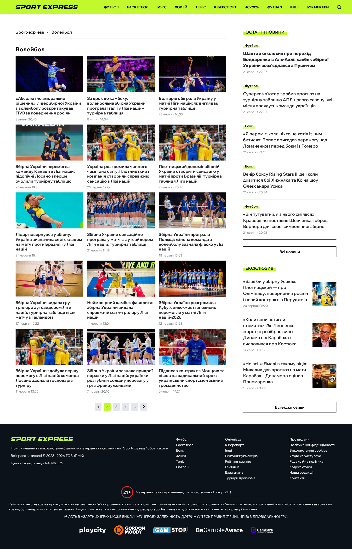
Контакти (297, 478)
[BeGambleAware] (219, 530)
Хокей (181, 7)
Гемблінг (232, 467)
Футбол (111, 7)
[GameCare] (262, 530)
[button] (339, 7)
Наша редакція (302, 472)
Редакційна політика (307, 461)
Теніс (200, 7)
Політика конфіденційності (312, 445)
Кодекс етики (301, 467)
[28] (143, 407)
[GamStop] (170, 530)
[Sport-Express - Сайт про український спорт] (44, 7)
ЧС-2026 (252, 7)
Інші (294, 7)
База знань (234, 472)
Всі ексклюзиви (290, 407)
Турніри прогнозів (240, 478)
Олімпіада (233, 439)
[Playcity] (92, 530)
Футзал (274, 7)
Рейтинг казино (238, 461)
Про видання (301, 439)
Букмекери (318, 7)
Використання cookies (308, 450)
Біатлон (182, 467)
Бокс (162, 7)
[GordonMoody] (129, 530)
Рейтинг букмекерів (241, 456)
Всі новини (289, 251)
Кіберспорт (225, 7)
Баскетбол (137, 7)
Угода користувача (305, 456)
